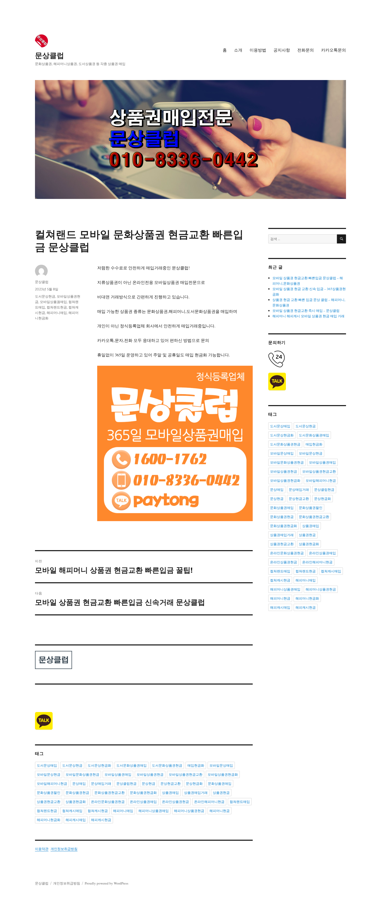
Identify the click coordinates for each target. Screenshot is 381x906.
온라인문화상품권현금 (108, 802)
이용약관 (41, 848)
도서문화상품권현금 (167, 765)
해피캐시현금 (101, 820)
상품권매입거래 (196, 792)
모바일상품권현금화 (223, 774)
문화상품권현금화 (143, 792)
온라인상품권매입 (143, 802)
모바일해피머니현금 (52, 783)
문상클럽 (49, 55)
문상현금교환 (170, 783)
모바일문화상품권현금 (82, 774)
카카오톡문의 (333, 50)
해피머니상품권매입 (153, 811)
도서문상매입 (47, 765)
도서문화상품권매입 (131, 765)
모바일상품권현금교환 (185, 774)
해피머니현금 (219, 811)
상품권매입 (170, 792)
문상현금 (148, 783)
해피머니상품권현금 (189, 811)
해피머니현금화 (48, 820)
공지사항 (281, 50)
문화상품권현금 (77, 792)
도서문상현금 (45, 296)
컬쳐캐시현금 (98, 811)
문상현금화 (194, 783)
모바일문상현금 (48, 774)
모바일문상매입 (221, 765)
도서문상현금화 (99, 765)
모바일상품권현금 (150, 774)
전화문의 (305, 50)
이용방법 (258, 50)
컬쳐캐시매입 (72, 811)
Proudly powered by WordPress (106, 883)
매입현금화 (195, 765)
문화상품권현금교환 (109, 792)
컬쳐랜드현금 (57, 307)
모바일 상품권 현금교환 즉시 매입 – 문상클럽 (306, 310)
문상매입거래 (101, 783)
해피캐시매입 (76, 820)
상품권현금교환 (48, 802)
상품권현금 (221, 792)
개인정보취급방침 (64, 848)
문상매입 (79, 783)
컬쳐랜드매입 (240, 802)
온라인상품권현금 (175, 802)
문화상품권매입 (219, 783)
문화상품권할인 (48, 792)
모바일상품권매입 (117, 774)
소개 (238, 50)
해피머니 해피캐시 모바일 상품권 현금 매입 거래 (308, 316)
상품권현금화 (76, 802)
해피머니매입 (57, 313)
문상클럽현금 (126, 783)
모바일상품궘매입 (53, 302)
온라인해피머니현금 (209, 802)
